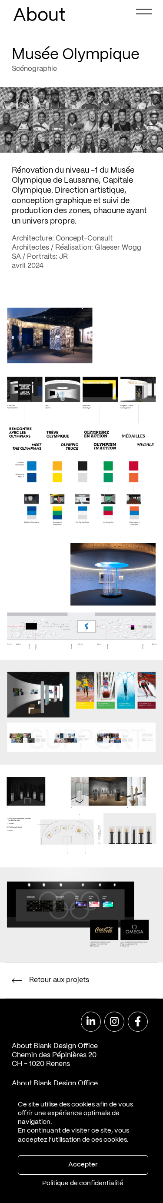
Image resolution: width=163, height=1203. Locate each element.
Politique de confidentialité (82, 1183)
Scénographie (34, 69)
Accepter (82, 1165)
